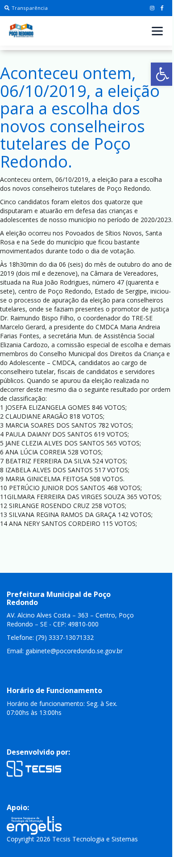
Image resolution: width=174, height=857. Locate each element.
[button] (162, 74)
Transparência (30, 7)
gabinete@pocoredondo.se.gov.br (74, 651)
